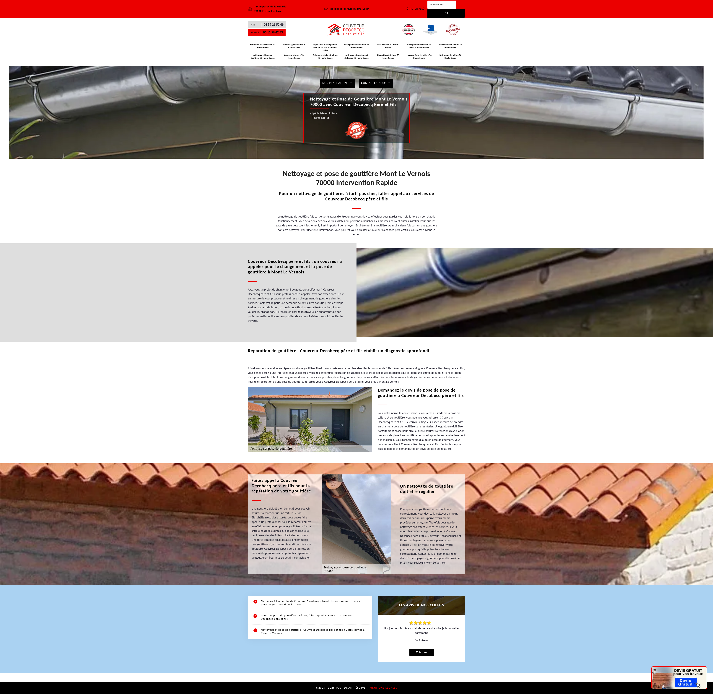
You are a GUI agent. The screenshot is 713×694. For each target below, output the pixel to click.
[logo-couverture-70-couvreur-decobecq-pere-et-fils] (347, 30)
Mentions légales (383, 688)
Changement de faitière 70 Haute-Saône (356, 46)
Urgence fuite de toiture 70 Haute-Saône (419, 56)
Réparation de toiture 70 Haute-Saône (388, 56)
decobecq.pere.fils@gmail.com (349, 9)
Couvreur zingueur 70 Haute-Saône (294, 56)
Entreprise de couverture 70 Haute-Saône (262, 46)
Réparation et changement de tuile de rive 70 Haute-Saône (325, 48)
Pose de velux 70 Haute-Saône (388, 46)
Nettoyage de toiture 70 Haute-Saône (450, 56)
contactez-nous (373, 83)
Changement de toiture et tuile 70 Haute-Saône (419, 46)
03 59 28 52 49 (274, 25)
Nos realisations (335, 83)
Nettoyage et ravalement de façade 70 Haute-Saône (356, 56)
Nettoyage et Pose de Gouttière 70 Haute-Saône (263, 56)
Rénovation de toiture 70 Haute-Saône (450, 46)
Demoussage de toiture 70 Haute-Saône (294, 46)
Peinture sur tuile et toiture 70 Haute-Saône (325, 56)
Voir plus (421, 652)
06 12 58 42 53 (273, 32)
